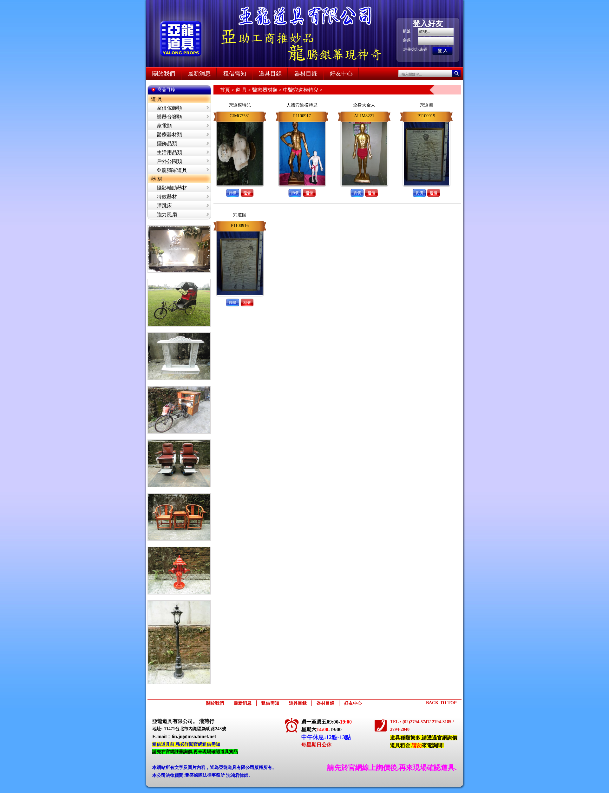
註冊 (407, 49)
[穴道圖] (426, 120)
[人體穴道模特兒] (302, 120)
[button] (232, 187)
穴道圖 (426, 105)
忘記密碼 (419, 49)
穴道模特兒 (240, 105)
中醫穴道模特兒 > (303, 90)
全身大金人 (364, 105)
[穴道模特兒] (240, 120)
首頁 (225, 90)
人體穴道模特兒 (302, 105)
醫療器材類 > (267, 90)
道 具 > (243, 90)
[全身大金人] (364, 120)
